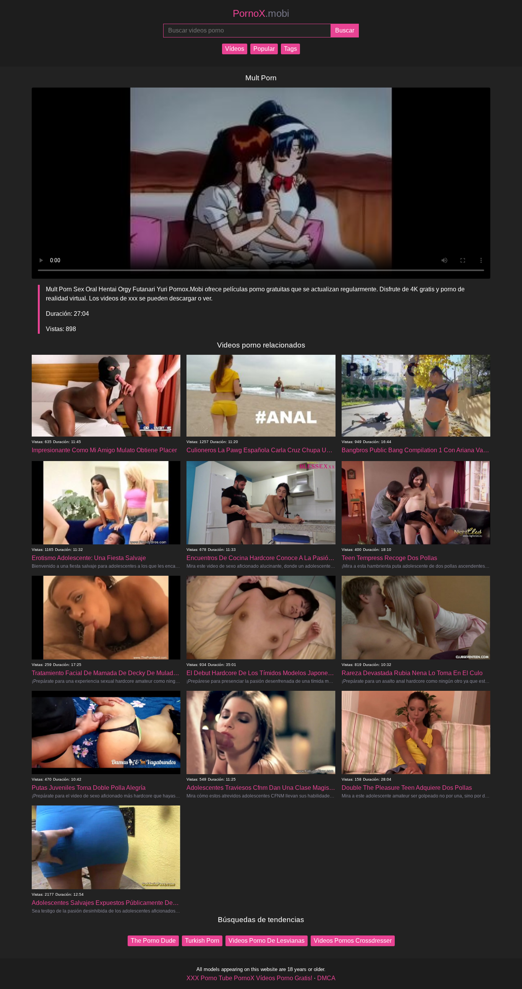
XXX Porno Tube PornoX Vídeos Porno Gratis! (249, 978)
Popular (264, 48)
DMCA (326, 978)
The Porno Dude (153, 940)
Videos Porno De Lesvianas (267, 940)
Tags (290, 48)
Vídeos (234, 48)
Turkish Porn (202, 940)
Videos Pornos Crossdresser (353, 940)
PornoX (261, 13)
